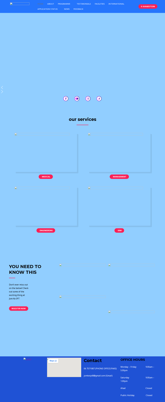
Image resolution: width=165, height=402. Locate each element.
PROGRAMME (64, 3)
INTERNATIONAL (116, 3)
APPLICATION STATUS (48, 9)
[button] (82, 87)
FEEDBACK (78, 9)
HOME (40, 3)
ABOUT (50, 3)
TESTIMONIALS (84, 3)
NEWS (67, 9)
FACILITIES (100, 3)
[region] (82, 53)
